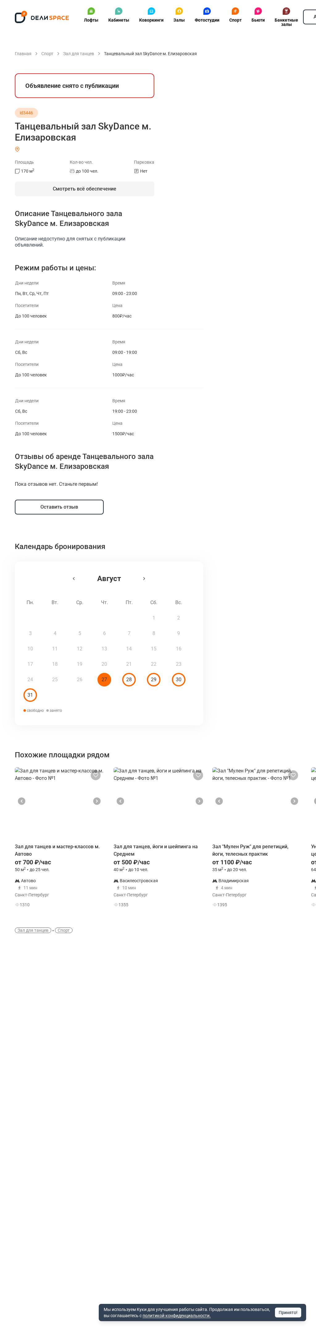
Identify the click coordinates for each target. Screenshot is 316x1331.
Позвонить (82, 886)
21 (129, 664)
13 (104, 649)
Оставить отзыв (59, 507)
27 (104, 679)
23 (178, 664)
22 (153, 664)
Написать (82, 903)
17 (30, 664)
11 (55, 649)
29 (153, 679)
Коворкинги (151, 20)
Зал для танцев (33, 930)
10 (30, 649)
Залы (179, 20)
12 (79, 649)
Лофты (91, 20)
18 (55, 664)
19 (79, 664)
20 (104, 664)
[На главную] (42, 17)
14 (129, 649)
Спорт (235, 20)
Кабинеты (118, 20)
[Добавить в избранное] (96, 775)
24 (30, 679)
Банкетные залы (286, 22)
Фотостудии (207, 20)
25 (55, 679)
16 (178, 649)
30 (178, 679)
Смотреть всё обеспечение (84, 189)
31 (30, 695)
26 (79, 679)
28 (129, 679)
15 (153, 649)
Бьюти (258, 20)
